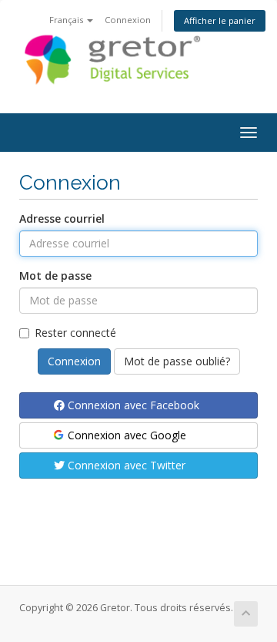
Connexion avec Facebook (132, 405)
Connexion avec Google (125, 435)
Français (67, 19)
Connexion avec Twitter (125, 465)
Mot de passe (55, 275)
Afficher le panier (219, 20)
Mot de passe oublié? (177, 361)
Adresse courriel (62, 218)
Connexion (128, 19)
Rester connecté (75, 332)
